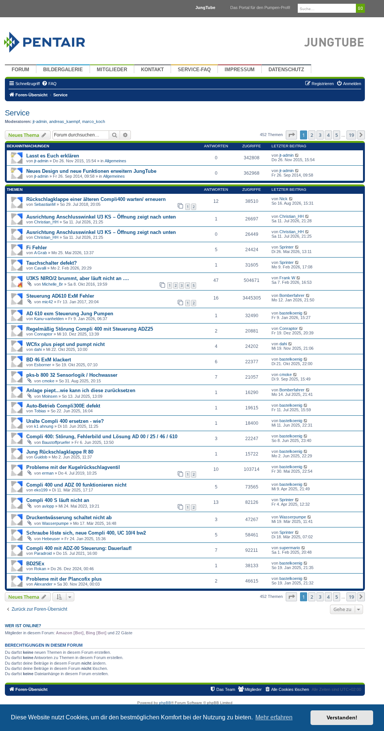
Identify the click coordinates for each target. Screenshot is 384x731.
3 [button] (320, 135)
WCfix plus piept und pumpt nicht (65, 344)
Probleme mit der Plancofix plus (64, 579)
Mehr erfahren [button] (273, 717)
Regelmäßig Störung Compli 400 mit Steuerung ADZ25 (89, 329)
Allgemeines (115, 161)
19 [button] (351, 135)
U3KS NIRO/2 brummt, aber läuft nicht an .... (77, 278)
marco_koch (93, 121)
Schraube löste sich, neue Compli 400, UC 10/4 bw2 (86, 533)
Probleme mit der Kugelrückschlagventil (73, 467)
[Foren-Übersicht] (53, 40)
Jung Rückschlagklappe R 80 (59, 452)
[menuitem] (49, 83)
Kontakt (152, 69)
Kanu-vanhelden (49, 318)
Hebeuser (51, 538)
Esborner (42, 365)
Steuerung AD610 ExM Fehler (60, 296)
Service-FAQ (194, 69)
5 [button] (336, 135)
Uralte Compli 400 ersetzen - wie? (65, 421)
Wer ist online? (23, 625)
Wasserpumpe (55, 523)
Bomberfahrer (291, 295)
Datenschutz (286, 69)
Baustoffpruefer (56, 442)
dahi (38, 349)
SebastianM (45, 204)
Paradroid (43, 553)
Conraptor (43, 334)
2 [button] (311, 135)
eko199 (41, 490)
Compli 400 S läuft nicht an (57, 500)
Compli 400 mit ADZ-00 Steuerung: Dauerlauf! (79, 548)
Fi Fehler (36, 247)
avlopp (48, 506)
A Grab (40, 252)
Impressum (240, 69)
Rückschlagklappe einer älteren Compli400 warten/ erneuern (96, 199)
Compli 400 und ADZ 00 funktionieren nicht (76, 485)
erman (48, 473)
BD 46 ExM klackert (48, 360)
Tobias (40, 411)
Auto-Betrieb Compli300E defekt (63, 406)
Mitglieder (112, 69)
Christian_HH (46, 222)
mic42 (47, 302)
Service (17, 113)
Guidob (40, 457)
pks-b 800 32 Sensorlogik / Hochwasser (71, 375)
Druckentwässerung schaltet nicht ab (69, 517)
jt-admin (40, 121)
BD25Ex (35, 563)
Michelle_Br (52, 284)
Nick (283, 198)
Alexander (43, 584)
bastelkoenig (290, 313)
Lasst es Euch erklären (52, 156)
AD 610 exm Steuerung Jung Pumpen (69, 313)
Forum (20, 69)
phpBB (165, 703)
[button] (291, 134)
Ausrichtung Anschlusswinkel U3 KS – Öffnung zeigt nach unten (101, 217)
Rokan (40, 568)
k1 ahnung (43, 426)
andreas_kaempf (64, 121)
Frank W (287, 278)
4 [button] (328, 135)
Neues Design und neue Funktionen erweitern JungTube (91, 171)
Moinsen (49, 396)
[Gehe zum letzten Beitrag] (297, 155)
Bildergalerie (63, 69)
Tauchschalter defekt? (51, 263)
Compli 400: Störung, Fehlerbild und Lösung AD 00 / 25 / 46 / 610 (101, 436)
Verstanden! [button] (342, 718)
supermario (289, 547)
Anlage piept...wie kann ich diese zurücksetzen (80, 390)
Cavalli (40, 268)
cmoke (48, 381)
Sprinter (286, 247)
